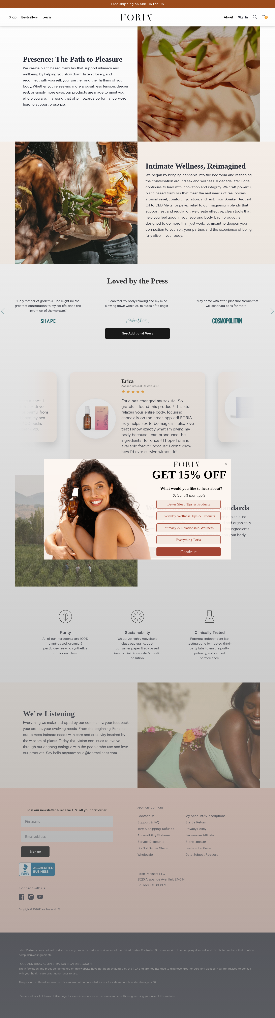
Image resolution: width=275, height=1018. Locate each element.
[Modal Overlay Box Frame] (137, 509)
